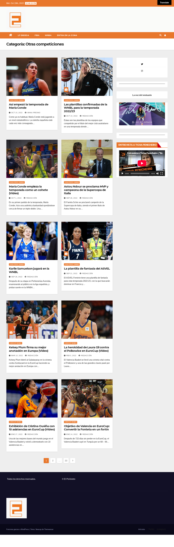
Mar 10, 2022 (17, 355)
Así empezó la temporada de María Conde (28, 106)
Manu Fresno (33, 113)
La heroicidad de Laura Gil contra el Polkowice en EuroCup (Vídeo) (86, 349)
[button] (160, 35)
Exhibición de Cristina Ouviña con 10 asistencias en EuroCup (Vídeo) (32, 427)
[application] (142, 163)
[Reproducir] (122, 173)
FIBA (37, 35)
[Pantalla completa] (161, 173)
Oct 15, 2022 (17, 113)
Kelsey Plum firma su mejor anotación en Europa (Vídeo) (28, 349)
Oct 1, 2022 (16, 198)
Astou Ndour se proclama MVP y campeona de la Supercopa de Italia (86, 190)
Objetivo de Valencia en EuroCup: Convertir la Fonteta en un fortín (87, 427)
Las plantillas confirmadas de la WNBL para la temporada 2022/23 (85, 108)
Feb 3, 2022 (71, 355)
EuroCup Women (15, 343)
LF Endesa (23, 35)
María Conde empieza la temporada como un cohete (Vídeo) (28, 190)
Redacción (87, 116)
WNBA (48, 35)
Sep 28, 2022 (71, 198)
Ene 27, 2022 (17, 434)
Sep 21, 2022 (71, 273)
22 (66, 460)
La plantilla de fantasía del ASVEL (87, 268)
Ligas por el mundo (17, 100)
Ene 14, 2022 (72, 434)
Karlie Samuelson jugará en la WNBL (29, 270)
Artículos (141, 529)
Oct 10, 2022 (72, 116)
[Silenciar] (157, 173)
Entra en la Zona (67, 35)
